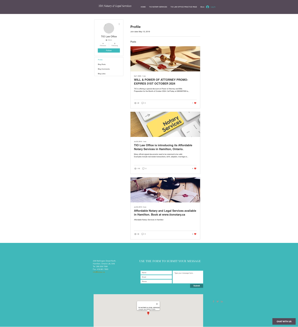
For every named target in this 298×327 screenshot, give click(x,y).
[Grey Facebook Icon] (213, 301)
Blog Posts (102, 64)
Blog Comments (104, 69)
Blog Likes (101, 74)
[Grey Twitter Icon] (217, 301)
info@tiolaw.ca (99, 272)
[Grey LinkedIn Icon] (221, 301)
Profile (100, 60)
